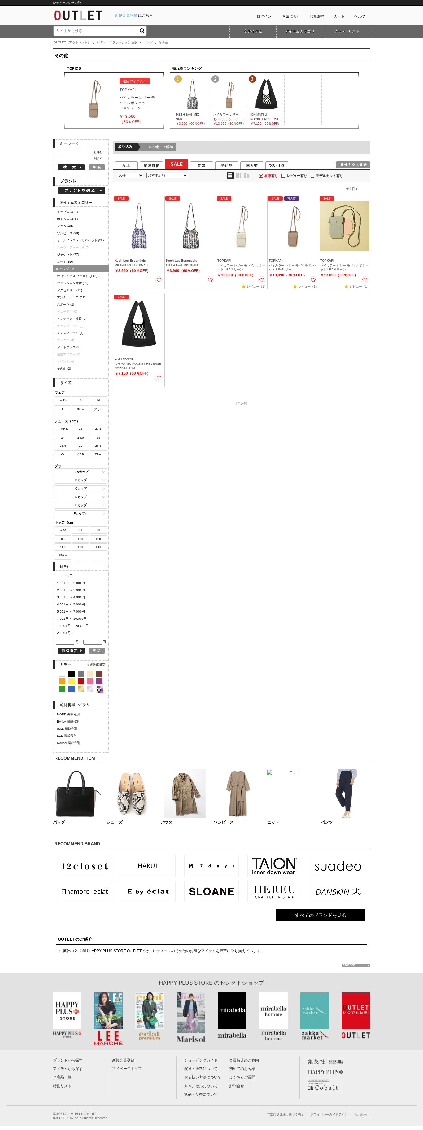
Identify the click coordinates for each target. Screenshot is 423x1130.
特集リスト (62, 1086)
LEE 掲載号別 (66, 735)
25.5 (63, 445)
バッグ (148, 42)
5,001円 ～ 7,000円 (71, 611)
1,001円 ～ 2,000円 (71, 583)
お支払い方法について (202, 1077)
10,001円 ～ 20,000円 (73, 625)
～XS (63, 400)
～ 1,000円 (64, 576)
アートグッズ (68, 347)
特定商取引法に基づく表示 (285, 1114)
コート (65, 261)
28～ (98, 454)
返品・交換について (201, 1094)
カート (339, 16)
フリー (98, 409)
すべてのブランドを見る (320, 915)
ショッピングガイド (201, 1060)
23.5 (98, 428)
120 (63, 547)
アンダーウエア (71, 297)
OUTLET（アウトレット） (72, 42)
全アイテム (253, 31)
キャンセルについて (201, 1086)
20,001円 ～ (65, 633)
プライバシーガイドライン (329, 1114)
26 (80, 445)
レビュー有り (297, 176)
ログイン (264, 16)
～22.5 (63, 429)
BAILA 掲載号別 (68, 721)
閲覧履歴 (317, 16)
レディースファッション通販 (117, 42)
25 (98, 437)
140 (98, 547)
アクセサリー (69, 290)
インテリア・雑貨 (71, 318)
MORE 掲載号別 (68, 714)
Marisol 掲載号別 (68, 743)
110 (98, 539)
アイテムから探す (68, 1068)
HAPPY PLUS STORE (185, 982)
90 (98, 530)
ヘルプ (359, 16)
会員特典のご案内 (244, 1060)
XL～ (80, 409)
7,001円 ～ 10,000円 (72, 618)
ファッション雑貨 (72, 283)
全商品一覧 (62, 1077)
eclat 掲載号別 (67, 728)
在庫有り (271, 176)
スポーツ (65, 304)
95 (63, 539)
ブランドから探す (68, 1060)
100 (80, 539)
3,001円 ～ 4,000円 (71, 597)
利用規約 (360, 1114)
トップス (67, 211)
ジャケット (68, 254)
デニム (65, 226)
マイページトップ (127, 1068)
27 (63, 453)
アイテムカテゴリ (300, 31)
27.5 (80, 453)
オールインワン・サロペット (80, 240)
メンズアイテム (70, 333)
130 (80, 547)
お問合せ (236, 1086)
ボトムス (67, 219)
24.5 (80, 437)
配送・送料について (201, 1068)
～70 (62, 530)
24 (63, 437)
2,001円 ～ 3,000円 (71, 590)
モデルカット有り (329, 176)
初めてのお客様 (242, 1068)
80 (80, 530)
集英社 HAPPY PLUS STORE (74, 1113)
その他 (64, 368)
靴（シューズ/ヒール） (77, 276)
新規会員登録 (123, 1060)
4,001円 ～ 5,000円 (71, 604)
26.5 (98, 445)
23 (80, 428)
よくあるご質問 (242, 1077)
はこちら (134, 15)
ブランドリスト (347, 31)
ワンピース (68, 233)
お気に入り (291, 16)
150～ (63, 555)
